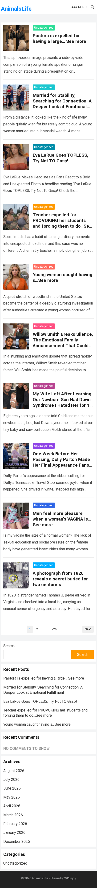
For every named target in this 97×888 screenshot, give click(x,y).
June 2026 (12, 788)
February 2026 (15, 824)
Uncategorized (43, 27)
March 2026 (13, 815)
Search (9, 646)
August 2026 (13, 771)
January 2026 (14, 832)
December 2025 (16, 841)
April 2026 (11, 806)
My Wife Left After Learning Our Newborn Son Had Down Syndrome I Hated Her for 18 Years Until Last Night (62, 402)
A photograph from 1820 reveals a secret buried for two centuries (60, 578)
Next (88, 629)
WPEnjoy (70, 878)
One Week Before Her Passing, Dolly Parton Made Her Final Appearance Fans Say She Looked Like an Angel (61, 465)
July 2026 (11, 779)
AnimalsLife (16, 8)
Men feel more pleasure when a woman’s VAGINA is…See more (62, 519)
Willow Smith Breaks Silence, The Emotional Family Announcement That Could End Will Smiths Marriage (63, 342)
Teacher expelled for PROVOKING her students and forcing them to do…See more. (62, 223)
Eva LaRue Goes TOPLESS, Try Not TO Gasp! (60, 157)
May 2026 (11, 797)
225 (54, 629)
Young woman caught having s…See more (37, 724)
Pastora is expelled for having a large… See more (59, 38)
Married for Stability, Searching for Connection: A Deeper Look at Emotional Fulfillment (62, 104)
